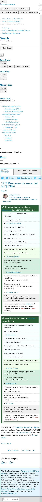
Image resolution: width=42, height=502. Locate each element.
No (13, 463)
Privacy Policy (6, 489)
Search (4, 499)
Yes (5, 463)
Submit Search (6, 48)
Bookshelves (25, 178)
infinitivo (28, 304)
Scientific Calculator (11, 122)
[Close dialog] (1, 160)
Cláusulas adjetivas (12, 256)
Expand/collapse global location (39, 177)
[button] (8, 138)
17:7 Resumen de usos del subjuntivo (26, 427)
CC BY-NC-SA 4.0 (24, 432)
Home (11, 178)
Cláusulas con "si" (12, 292)
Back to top (5, 443)
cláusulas (6, 210)
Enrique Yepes (14, 195)
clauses (31, 318)
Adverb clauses (11, 383)
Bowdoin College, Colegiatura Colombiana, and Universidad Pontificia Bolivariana (20, 199)
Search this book (6, 41)
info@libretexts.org (9, 493)
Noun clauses (10, 335)
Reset (3, 63)
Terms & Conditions (19, 489)
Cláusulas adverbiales (13, 272)
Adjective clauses (12, 368)
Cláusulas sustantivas (13, 223)
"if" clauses (9, 403)
